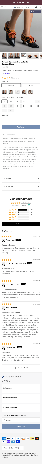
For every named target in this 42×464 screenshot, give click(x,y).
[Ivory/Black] (11, 92)
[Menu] (2, 7)
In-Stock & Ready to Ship (21, 2)
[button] (12, 210)
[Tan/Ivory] (30, 92)
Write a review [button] (21, 224)
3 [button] (21, 368)
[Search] (6, 7)
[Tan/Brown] (24, 92)
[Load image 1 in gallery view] (21, 30)
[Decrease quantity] (3, 120)
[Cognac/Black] (5, 92)
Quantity (5, 115)
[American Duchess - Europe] (21, 7)
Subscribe (21, 426)
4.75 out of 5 (26, 203)
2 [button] (18, 368)
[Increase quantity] (11, 120)
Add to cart (21, 127)
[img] (6, 237)
